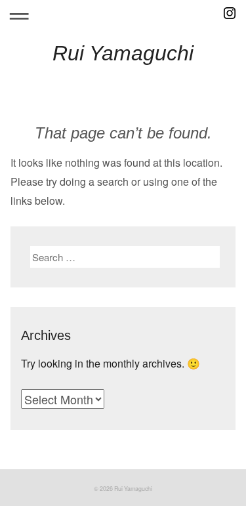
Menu (19, 13)
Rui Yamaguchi (123, 53)
